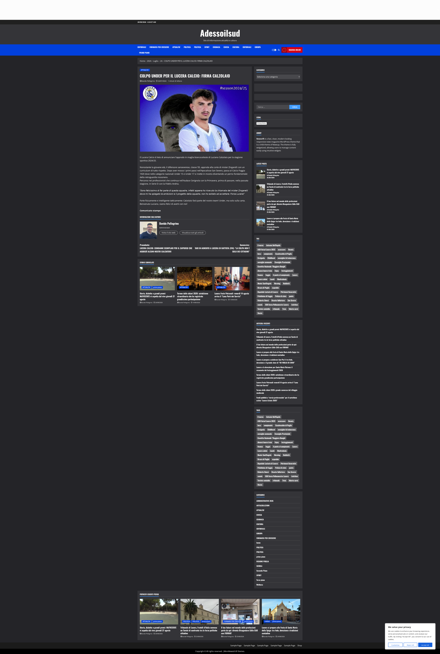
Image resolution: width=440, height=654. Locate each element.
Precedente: (166, 248)
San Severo (292, 300)
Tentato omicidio (264, 309)
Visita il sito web (168, 232)
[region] (410, 636)
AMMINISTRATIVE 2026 (264, 500)
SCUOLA (259, 566)
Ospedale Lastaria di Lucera (268, 292)
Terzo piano (260, 580)
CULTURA (235, 47)
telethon (294, 304)
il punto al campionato (281, 275)
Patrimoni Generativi (288, 292)
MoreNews (228, 651)
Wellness (259, 584)
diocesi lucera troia (265, 270)
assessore (281, 249)
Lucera (294, 275)
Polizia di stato (280, 296)
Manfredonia (281, 279)
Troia (284, 309)
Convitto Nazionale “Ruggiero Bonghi (271, 266)
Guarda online (295, 49)
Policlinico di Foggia (265, 296)
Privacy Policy (261, 123)
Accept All (425, 645)
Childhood (271, 258)
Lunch (272, 279)
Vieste (260, 313)
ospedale (275, 287)
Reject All (410, 645)
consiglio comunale (265, 262)
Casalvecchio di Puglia (283, 253)
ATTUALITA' (145, 70)
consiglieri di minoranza (287, 258)
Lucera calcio (262, 279)
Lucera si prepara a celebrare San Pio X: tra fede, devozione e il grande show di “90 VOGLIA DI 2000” (275, 361)
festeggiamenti (287, 270)
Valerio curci (293, 309)
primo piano (144, 52)
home (258, 542)
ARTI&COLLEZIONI (263, 505)
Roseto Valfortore (278, 300)
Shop (299, 645)
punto (291, 296)
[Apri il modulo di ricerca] (279, 50)
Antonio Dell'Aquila (273, 245)
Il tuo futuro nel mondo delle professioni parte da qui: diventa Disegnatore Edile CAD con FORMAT (283, 204)
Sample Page (236, 645)
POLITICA (187, 47)
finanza (260, 275)
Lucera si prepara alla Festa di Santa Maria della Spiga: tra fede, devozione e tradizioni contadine (283, 221)
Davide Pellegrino (148, 81)
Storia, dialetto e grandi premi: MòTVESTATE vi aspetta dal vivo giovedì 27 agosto (157, 296)
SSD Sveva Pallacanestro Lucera (277, 304)
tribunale (276, 309)
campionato (268, 253)
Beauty (290, 249)
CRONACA (216, 47)
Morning (277, 283)
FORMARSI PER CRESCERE (159, 47)
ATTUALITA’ (176, 47)
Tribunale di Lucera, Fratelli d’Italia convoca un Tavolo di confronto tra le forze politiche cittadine (283, 186)
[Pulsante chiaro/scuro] (274, 50)
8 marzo (260, 245)
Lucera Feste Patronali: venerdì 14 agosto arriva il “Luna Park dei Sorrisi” (231, 295)
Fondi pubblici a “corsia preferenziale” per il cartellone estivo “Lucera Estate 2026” (276, 399)
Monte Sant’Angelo (264, 283)
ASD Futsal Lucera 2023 (266, 249)
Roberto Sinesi (263, 300)
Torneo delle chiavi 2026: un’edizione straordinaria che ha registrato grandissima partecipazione (192, 296)
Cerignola (261, 258)
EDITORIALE (142, 47)
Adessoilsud (220, 33)
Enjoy (277, 270)
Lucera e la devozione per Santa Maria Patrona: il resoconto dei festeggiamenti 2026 (274, 369)
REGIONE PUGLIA (262, 561)
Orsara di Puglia (263, 287)
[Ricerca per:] (272, 107)
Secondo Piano (261, 570)
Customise (395, 645)
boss (259, 253)
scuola (260, 304)
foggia (268, 275)
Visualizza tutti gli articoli (192, 232)
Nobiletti (286, 283)
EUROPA (258, 47)
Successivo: (222, 248)
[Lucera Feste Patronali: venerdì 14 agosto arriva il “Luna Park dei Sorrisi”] (232, 278)
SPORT (206, 47)
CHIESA (226, 47)
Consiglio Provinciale (282, 262)
